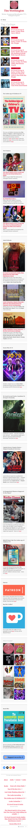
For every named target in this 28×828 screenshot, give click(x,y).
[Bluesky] (4, 767)
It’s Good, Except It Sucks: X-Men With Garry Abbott (17, 31)
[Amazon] (10, 767)
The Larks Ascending (14, 795)
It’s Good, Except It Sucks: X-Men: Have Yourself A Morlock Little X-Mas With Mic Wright (18, 74)
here (10, 138)
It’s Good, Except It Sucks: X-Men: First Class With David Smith (19, 83)
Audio (12, 780)
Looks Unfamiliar (14, 801)
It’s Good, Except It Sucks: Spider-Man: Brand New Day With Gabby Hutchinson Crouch (15, 819)
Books (6, 786)
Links (24, 780)
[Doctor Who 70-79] (19, 694)
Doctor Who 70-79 (15, 824)
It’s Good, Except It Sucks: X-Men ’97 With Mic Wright (19, 41)
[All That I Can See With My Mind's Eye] (19, 683)
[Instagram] (13, 767)
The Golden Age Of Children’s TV (14, 798)
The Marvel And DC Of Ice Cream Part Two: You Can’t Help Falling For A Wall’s (15, 812)
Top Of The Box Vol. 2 (14, 789)
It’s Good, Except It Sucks (15, 804)
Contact (17, 780)
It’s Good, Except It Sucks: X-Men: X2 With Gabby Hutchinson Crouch (19, 62)
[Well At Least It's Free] (8, 693)
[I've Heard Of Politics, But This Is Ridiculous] (8, 659)
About (6, 780)
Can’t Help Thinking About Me (14, 792)
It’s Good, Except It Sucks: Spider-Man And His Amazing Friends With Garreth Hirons (19, 52)
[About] (8, 648)
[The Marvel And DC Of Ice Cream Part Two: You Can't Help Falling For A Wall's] (19, 660)
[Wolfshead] (8, 682)
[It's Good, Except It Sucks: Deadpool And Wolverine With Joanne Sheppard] (8, 671)
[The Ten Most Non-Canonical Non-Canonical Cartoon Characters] (19, 671)
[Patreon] (7, 767)
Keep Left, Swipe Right (17, 786)
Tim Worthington (14, 10)
